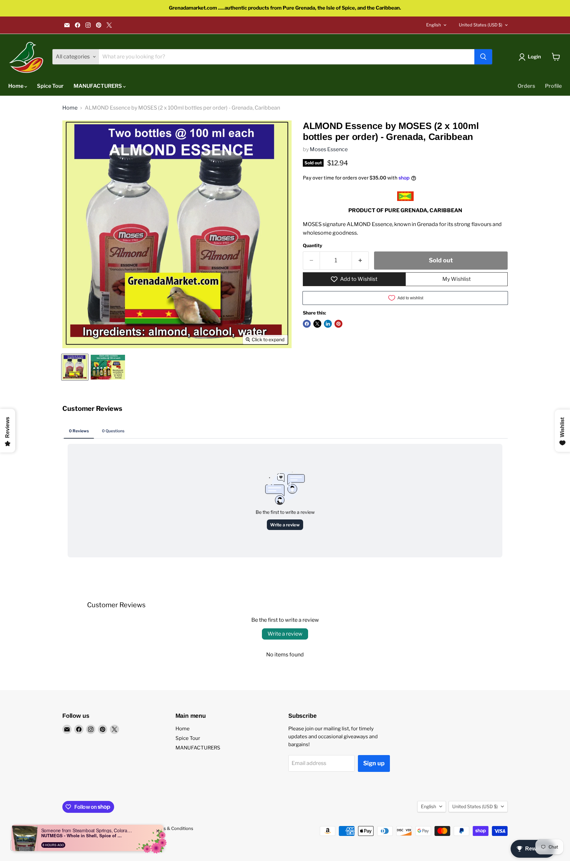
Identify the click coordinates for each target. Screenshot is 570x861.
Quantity (312, 245)
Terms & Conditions (173, 828)
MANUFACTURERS (98, 86)
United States (480, 24)
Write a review (285, 634)
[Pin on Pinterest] (338, 324)
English (433, 24)
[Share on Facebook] (307, 324)
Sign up (374, 763)
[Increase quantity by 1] (360, 260)
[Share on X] (317, 324)
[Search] (483, 56)
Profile (553, 86)
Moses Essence (329, 149)
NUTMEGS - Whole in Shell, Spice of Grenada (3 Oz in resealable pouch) (82, 835)
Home (16, 86)
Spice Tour (50, 86)
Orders (526, 86)
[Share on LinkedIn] (328, 324)
